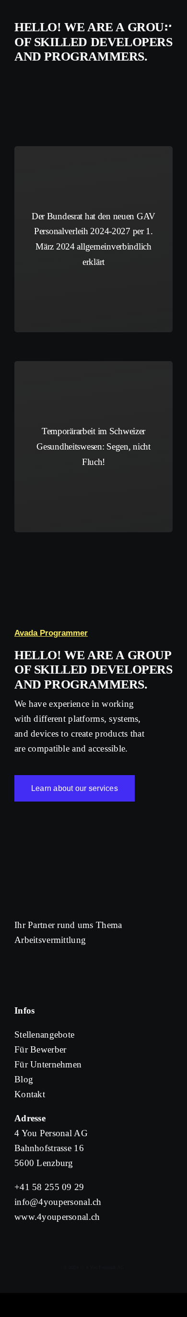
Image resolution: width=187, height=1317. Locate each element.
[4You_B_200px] (45, 14)
